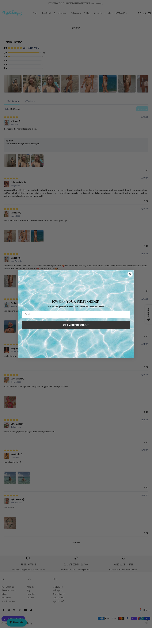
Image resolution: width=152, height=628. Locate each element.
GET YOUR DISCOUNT (76, 325)
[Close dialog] (130, 274)
